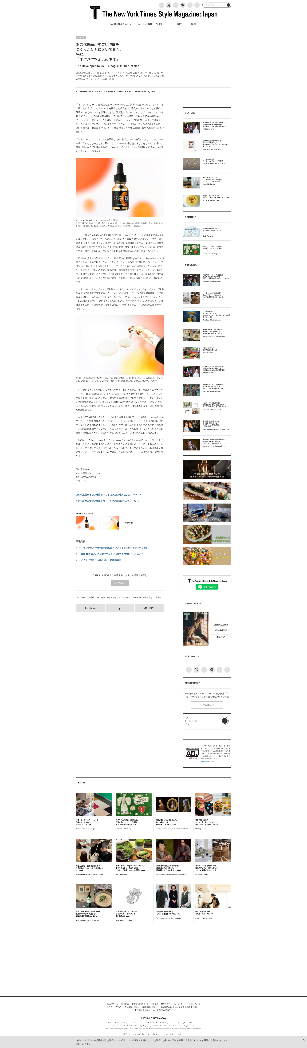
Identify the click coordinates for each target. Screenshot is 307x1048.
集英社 (196, 1007)
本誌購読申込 (166, 1007)
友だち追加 (120, 583)
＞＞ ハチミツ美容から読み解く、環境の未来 (98, 560)
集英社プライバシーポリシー (173, 1004)
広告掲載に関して (132, 1007)
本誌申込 (220, 637)
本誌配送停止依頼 (182, 1007)
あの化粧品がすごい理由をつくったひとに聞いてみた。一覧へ (107, 501)
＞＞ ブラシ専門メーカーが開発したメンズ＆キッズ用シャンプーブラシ (112, 547)
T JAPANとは (112, 1004)
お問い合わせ (194, 1004)
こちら (215, 758)
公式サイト (81, 481)
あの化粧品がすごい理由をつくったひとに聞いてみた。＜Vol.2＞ (109, 494)
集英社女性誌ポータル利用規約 (144, 1004)
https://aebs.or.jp (207, 761)
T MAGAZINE (164, 1010)
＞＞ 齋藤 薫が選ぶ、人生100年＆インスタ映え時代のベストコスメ (110, 553)
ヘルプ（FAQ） (115, 1006)
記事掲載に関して (150, 1007)
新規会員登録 (207, 705)
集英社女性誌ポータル (146, 1010)
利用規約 (125, 1004)
